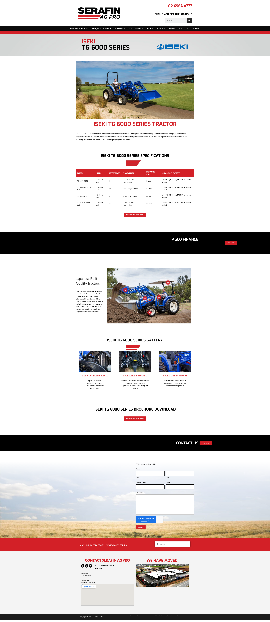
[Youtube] (90, 566)
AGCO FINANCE (136, 28)
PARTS (150, 28)
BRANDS (119, 28)
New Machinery (77, 28)
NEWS (172, 28)
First (137, 478)
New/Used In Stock (101, 28)
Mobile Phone (141, 482)
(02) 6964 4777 (87, 576)
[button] (78, 90)
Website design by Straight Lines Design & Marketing (172, 616)
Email (168, 482)
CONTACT (196, 28)
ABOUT (182, 28)
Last (167, 478)
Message (140, 492)
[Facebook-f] (82, 566)
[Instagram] (86, 566)
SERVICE (161, 28)
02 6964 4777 (180, 5)
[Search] (189, 20)
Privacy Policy (135, 616)
